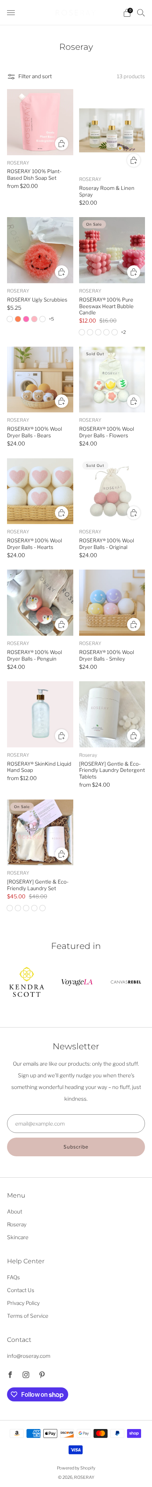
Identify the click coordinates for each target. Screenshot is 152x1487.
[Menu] (11, 13)
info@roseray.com (28, 1356)
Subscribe (76, 1147)
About (14, 1211)
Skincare (17, 1237)
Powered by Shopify (76, 1468)
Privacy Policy (23, 1303)
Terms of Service (27, 1316)
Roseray (17, 1224)
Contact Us (20, 1290)
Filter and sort (35, 76)
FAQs (13, 1277)
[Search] (141, 12)
